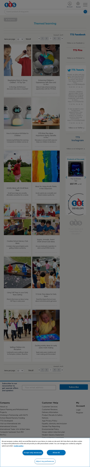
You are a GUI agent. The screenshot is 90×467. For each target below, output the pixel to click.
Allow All (56, 452)
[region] (45, 452)
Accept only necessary (33, 452)
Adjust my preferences (45, 461)
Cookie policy (18, 446)
